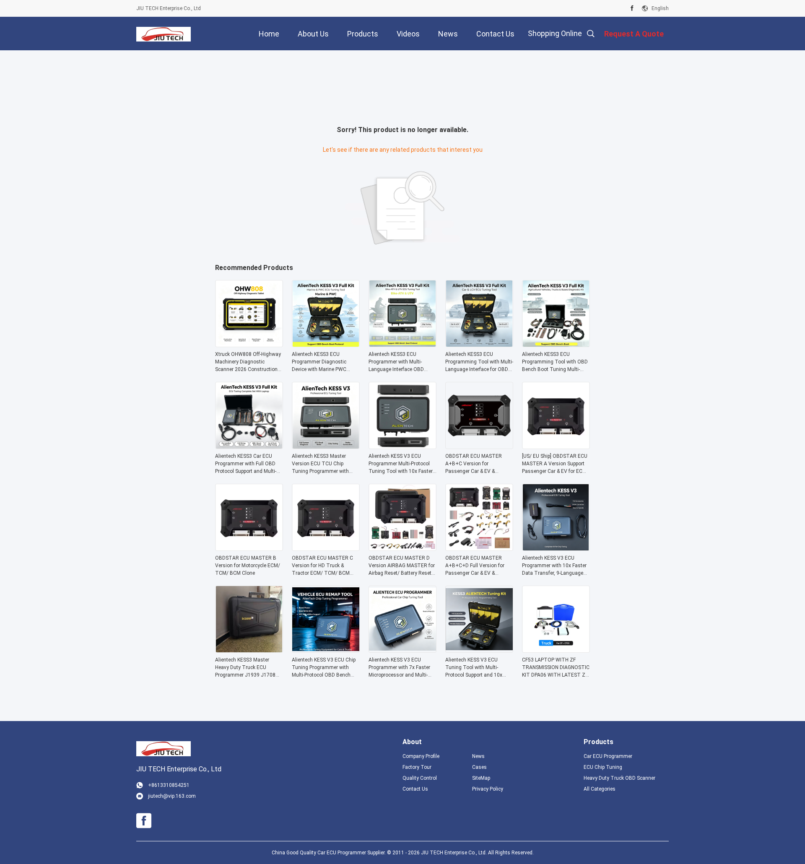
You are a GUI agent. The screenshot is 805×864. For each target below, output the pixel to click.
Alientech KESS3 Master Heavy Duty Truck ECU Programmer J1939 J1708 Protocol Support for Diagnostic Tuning (245, 668)
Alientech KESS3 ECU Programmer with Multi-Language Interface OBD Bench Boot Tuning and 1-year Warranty (398, 362)
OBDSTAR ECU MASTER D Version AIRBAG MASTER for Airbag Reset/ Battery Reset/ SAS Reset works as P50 (402, 566)
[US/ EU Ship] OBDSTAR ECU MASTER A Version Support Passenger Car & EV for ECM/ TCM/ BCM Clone (555, 464)
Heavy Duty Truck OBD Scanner (619, 778)
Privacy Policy (487, 789)
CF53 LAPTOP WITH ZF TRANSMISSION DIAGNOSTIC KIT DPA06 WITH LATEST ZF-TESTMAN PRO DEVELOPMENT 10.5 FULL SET (555, 668)
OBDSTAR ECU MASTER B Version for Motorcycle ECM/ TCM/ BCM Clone (247, 565)
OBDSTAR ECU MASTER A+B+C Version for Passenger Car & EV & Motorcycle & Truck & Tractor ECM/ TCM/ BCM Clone (478, 464)
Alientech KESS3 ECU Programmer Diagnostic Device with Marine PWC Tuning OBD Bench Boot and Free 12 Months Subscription (325, 362)
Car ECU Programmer (608, 756)
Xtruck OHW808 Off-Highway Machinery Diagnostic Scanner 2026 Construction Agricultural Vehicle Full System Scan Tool (248, 362)
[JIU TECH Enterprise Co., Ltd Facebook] (632, 8)
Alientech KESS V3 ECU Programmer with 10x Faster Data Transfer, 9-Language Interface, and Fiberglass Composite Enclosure (554, 566)
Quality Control (419, 778)
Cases (479, 767)
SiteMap (481, 778)
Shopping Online (555, 33)
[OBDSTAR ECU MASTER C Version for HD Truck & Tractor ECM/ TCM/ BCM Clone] (325, 548)
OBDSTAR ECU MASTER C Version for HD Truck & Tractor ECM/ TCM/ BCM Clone (322, 566)
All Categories (599, 789)
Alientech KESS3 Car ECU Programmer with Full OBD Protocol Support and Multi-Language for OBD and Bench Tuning (249, 464)
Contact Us (415, 789)
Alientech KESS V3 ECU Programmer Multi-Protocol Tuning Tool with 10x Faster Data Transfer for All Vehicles (402, 464)
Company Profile (420, 756)
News (478, 756)
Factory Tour (416, 767)
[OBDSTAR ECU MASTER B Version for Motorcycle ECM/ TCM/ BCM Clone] (249, 548)
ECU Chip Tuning (603, 767)
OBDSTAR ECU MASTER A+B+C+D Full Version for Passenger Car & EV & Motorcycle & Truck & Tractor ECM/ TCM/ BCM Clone (478, 566)
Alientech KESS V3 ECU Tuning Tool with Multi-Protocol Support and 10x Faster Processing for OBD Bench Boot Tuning (475, 668)
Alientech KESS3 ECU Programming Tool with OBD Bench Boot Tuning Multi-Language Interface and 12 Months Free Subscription (555, 362)
